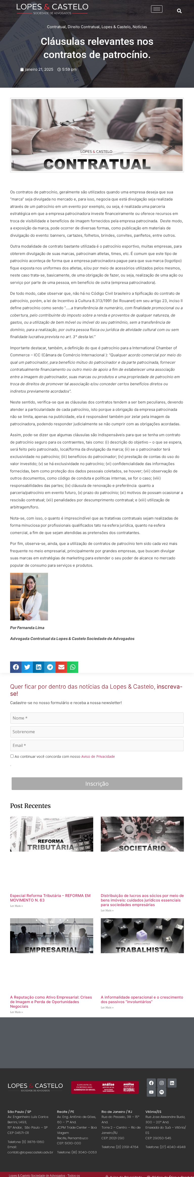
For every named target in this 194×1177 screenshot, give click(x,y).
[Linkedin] (172, 1083)
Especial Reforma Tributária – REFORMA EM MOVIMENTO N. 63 (50, 898)
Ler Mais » (16, 906)
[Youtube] (151, 1092)
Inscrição (97, 783)
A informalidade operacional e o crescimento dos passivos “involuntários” (142, 999)
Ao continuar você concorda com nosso (64, 756)
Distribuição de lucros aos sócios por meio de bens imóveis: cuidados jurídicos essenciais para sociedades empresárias (142, 900)
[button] (179, 11)
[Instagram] (161, 1083)
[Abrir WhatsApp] (181, 1164)
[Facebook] (151, 1083)
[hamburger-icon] (156, 9)
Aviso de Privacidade (98, 756)
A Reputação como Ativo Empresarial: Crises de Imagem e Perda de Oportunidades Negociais (51, 1002)
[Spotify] (161, 1092)
